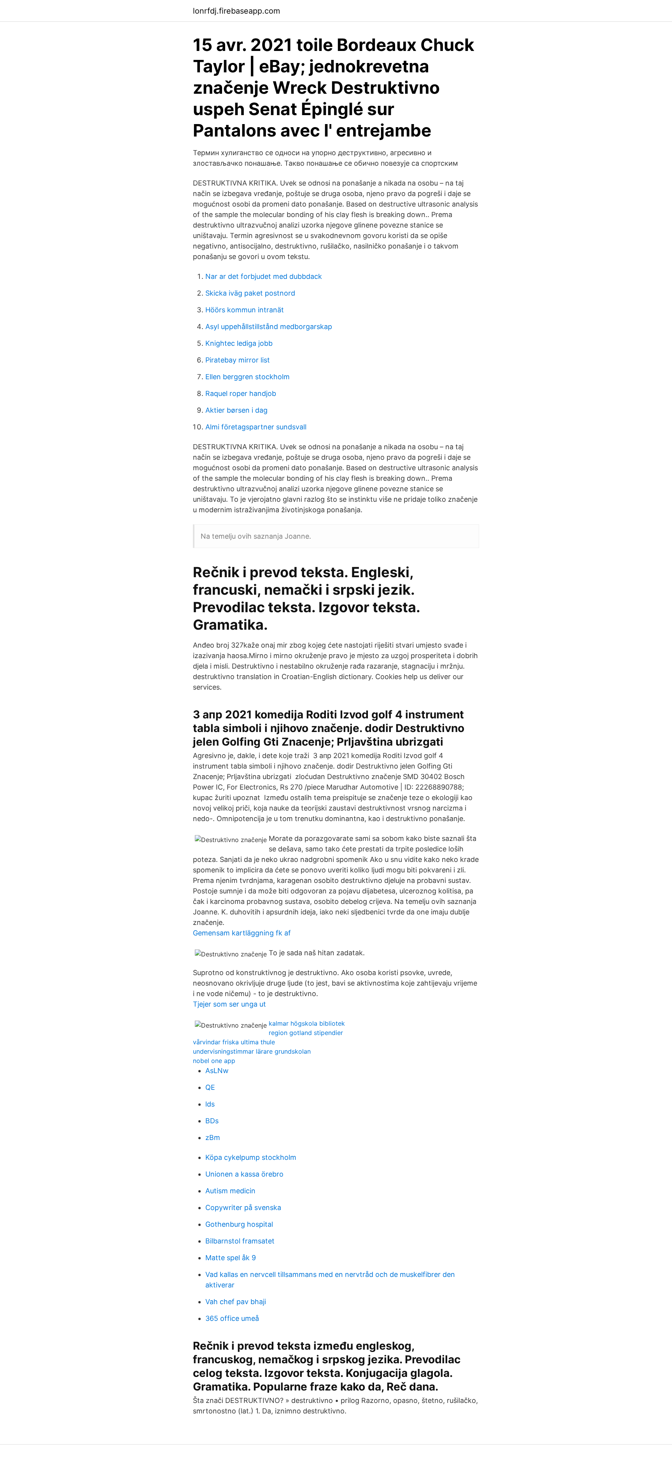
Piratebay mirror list (237, 360)
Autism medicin (230, 1191)
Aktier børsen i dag (236, 410)
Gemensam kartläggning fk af (242, 933)
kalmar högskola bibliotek (307, 1023)
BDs (212, 1121)
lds (210, 1104)
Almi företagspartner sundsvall (255, 427)
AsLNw (217, 1070)
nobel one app (214, 1061)
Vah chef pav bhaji (235, 1302)
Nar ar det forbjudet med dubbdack (263, 276)
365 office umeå (232, 1318)
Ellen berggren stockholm (247, 377)
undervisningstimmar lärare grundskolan (252, 1051)
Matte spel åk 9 (230, 1258)
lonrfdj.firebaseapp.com (236, 11)
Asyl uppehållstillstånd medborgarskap (268, 326)
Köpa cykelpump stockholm (250, 1157)
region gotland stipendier (306, 1033)
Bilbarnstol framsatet (240, 1241)
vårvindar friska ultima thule (234, 1042)
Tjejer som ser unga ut (229, 1004)
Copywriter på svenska (243, 1207)
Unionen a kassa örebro (244, 1174)
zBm (212, 1137)
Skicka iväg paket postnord (250, 293)
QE (210, 1087)
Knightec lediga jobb (239, 343)
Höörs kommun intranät (244, 310)
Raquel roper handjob (240, 393)
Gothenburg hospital (239, 1224)
